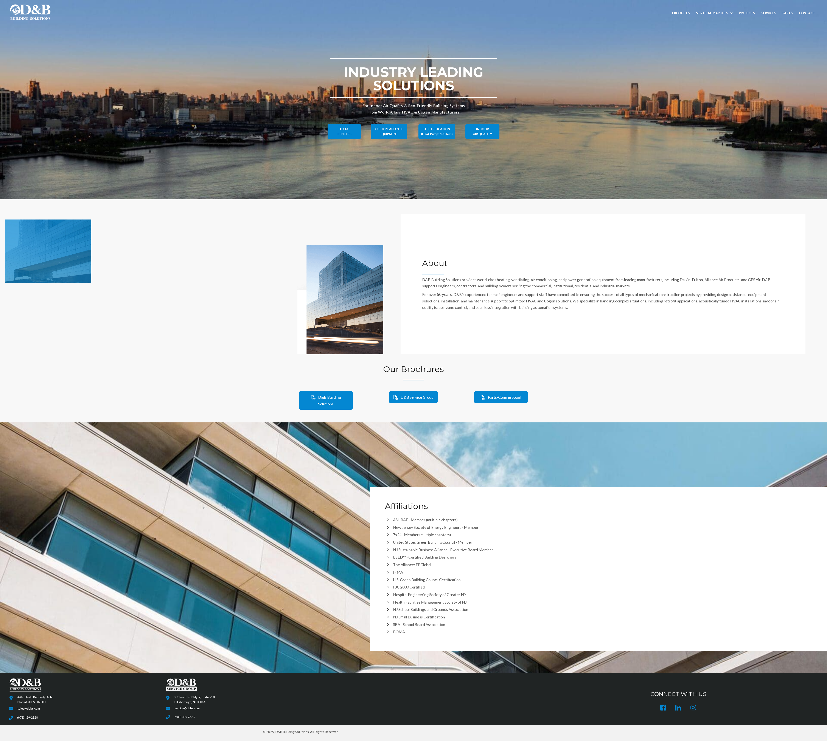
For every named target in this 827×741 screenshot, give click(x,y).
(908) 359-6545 (184, 717)
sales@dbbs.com (28, 708)
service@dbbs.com (187, 708)
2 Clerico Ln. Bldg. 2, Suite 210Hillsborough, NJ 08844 (194, 699)
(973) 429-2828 (27, 717)
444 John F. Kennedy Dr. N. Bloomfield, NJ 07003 (35, 699)
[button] (344, 131)
